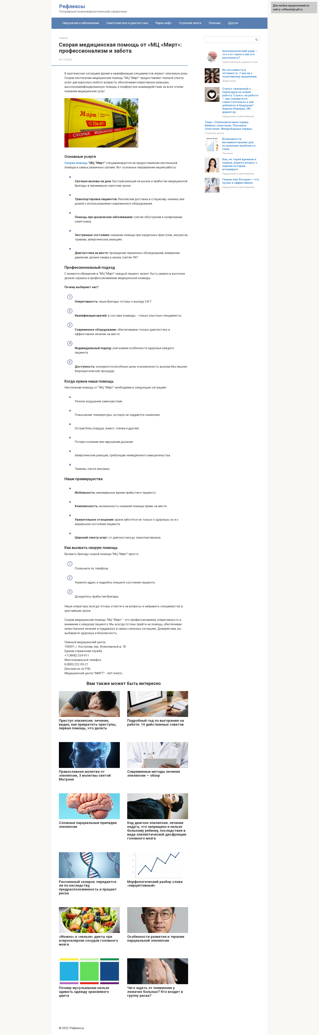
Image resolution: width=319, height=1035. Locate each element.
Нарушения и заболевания (81, 23)
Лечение (215, 23)
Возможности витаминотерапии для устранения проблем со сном (238, 144)
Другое (233, 23)
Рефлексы (72, 6)
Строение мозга (190, 23)
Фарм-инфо (163, 23)
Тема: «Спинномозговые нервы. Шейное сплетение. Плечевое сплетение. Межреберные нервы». (229, 125)
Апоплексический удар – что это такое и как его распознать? (239, 54)
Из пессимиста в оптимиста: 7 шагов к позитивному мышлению (239, 73)
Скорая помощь (76, 163)
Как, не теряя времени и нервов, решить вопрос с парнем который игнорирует (239, 164)
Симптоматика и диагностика (127, 23)
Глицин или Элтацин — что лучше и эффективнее (240, 181)
